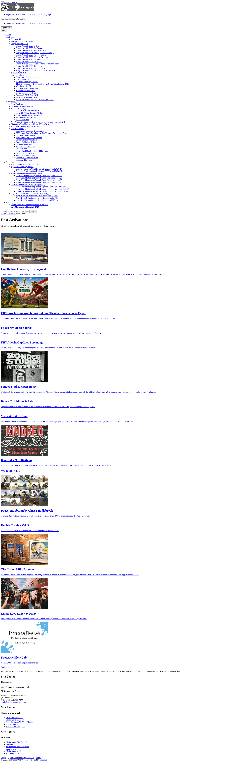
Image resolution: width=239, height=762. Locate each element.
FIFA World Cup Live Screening (29, 138)
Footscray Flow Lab (24, 160)
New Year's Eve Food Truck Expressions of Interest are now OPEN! (38, 122)
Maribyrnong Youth (13, 751)
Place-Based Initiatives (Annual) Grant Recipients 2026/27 (39, 176)
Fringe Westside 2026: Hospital (28, 59)
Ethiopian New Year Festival (22, 41)
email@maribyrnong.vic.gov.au (13, 702)
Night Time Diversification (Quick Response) (29, 193)
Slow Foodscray (17, 104)
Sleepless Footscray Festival (27, 82)
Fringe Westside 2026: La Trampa (29, 48)
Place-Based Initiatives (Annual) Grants (26, 173)
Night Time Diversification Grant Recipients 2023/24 (37, 200)
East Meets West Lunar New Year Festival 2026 (35, 100)
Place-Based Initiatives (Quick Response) (27, 184)
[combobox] (13, 19)
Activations (10, 102)
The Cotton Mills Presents (26, 155)
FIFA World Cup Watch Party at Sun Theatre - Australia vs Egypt (41, 133)
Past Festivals (16, 75)
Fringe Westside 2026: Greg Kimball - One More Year (37, 64)
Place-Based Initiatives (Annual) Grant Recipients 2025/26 (39, 178)
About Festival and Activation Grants (25, 164)
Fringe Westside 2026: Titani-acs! (29, 66)
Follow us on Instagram (15, 726)
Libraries (9, 744)
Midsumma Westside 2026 (26, 97)
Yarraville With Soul (24, 144)
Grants (8, 162)
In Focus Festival (22, 79)
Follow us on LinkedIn (15, 720)
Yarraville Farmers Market (26, 117)
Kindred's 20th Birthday (25, 146)
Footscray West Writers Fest (27, 88)
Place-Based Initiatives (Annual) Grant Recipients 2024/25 (39, 180)
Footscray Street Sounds (25, 135)
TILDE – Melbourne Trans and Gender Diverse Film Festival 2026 (42, 84)
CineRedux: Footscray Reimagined (30, 131)
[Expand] (14, 37)
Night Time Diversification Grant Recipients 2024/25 (37, 198)
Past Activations (17, 129)
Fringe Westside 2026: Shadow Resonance (33, 57)
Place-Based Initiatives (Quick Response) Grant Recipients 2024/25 (42, 189)
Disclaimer (14, 758)
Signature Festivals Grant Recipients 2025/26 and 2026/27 (39, 169)
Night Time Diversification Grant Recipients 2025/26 (37, 196)
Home (3, 214)
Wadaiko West (21, 149)
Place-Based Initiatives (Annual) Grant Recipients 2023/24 (39, 182)
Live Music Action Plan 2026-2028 (25, 207)
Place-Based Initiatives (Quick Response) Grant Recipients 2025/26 (42, 187)
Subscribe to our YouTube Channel (19, 722)
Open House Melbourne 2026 (27, 77)
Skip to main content (9, 2)
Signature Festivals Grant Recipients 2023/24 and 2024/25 (39, 171)
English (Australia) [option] (28, 23)
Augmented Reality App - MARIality (25, 126)
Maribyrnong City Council (16, 742)
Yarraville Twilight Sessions (22, 106)
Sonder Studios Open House (27, 140)
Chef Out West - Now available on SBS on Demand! (32, 124)
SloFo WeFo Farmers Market (27, 111)
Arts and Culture (12, 753)
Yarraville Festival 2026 (25, 91)
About (8, 202)
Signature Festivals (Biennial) (22, 167)
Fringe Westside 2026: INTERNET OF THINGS (35, 70)
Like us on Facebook (14, 718)
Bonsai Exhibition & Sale (26, 142)
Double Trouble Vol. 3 (25, 153)
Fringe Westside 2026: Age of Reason (31, 55)
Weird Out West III (23, 86)
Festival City (11, 749)
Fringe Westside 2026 (19, 44)
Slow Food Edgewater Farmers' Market (31, 115)
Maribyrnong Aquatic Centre (17, 747)
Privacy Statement (27, 758)
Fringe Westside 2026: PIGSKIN (29, 61)
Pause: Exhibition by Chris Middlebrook (32, 151)
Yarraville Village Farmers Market (29, 113)
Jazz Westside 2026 (18, 73)
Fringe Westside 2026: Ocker (27, 46)
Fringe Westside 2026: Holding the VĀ (31, 68)
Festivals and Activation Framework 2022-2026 (29, 205)
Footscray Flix (16, 39)
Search (3, 211)
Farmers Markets (17, 108)
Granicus (43, 760)
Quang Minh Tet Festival (26, 93)
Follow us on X (12, 724)
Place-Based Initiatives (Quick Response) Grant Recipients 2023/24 (42, 191)
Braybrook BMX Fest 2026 (27, 95)
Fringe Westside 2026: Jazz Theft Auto (31, 50)
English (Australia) (28, 14)
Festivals (9, 37)
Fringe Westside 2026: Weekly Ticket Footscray (35, 53)
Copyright (5, 758)
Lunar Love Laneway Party (27, 158)
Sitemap (39, 758)
